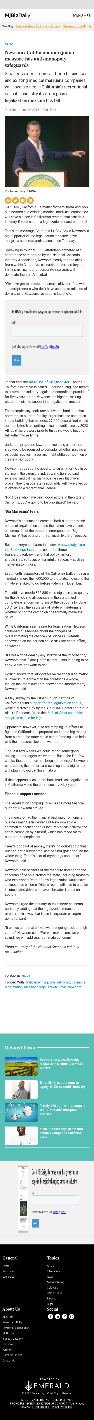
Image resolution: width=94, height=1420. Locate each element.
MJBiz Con (8, 1333)
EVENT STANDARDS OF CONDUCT (46, 1403)
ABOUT (25, 1399)
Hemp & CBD (54, 1293)
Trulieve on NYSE (74, 26)
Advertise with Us (12, 1322)
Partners (7, 1349)
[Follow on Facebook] (50, 1316)
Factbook (7, 1344)
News (9, 44)
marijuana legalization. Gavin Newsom (52, 987)
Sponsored (8, 1276)
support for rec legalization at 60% (56, 703)
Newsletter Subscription (16, 1328)
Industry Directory (12, 1338)
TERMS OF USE (41, 1407)
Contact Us (8, 1360)
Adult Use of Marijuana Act (49, 382)
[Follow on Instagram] (71, 1316)
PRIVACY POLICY (62, 1407)
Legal (50, 1304)
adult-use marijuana (40, 982)
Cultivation (53, 1287)
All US (50, 1266)
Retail (50, 1276)
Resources (8, 1271)
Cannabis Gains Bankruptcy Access (38, 26)
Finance (51, 1298)
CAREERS (38, 1399)
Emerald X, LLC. (41, 1393)
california (63, 982)
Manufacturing (55, 1282)
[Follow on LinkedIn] (57, 1316)
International (54, 1271)
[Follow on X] (64, 1316)
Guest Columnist (12, 1355)
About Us (7, 1317)
